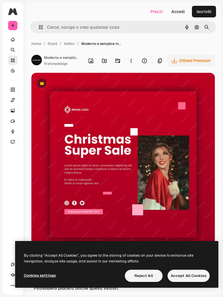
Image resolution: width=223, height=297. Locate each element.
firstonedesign (56, 63)
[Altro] (12, 285)
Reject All (143, 275)
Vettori (69, 43)
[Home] (12, 39)
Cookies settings (40, 275)
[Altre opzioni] (131, 60)
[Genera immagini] (12, 110)
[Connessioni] (12, 264)
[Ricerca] (12, 50)
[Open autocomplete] (38, 27)
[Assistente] (12, 141)
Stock (52, 43)
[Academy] (12, 275)
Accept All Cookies (188, 275)
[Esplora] (12, 70)
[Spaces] (12, 100)
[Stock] (12, 60)
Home (36, 43)
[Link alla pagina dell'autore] (36, 61)
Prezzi (156, 11)
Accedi (178, 11)
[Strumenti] (12, 89)
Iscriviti (204, 11)
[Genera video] (12, 121)
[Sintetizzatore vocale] (12, 131)
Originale (69, 84)
